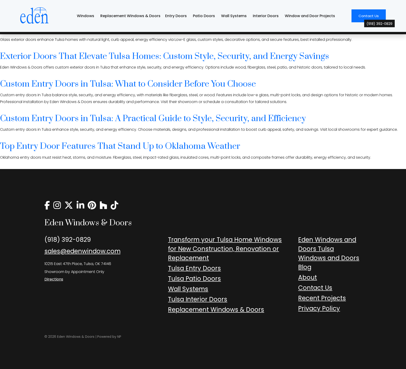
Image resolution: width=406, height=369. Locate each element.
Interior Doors (266, 16)
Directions (53, 279)
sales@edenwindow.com (82, 251)
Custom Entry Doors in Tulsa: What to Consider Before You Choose (128, 84)
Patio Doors (204, 16)
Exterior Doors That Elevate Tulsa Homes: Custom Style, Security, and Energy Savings (164, 56)
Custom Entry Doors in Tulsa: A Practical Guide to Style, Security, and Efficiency (153, 118)
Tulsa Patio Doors (194, 278)
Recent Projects (322, 298)
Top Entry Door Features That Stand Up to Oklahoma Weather (120, 146)
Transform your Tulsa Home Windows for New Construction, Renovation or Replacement (225, 248)
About (307, 277)
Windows (85, 16)
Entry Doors (176, 16)
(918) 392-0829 (67, 239)
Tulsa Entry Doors (194, 268)
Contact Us (372, 17)
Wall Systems (234, 16)
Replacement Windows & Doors (130, 16)
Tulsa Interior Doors (197, 299)
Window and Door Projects (310, 16)
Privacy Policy (319, 308)
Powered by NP (109, 336)
